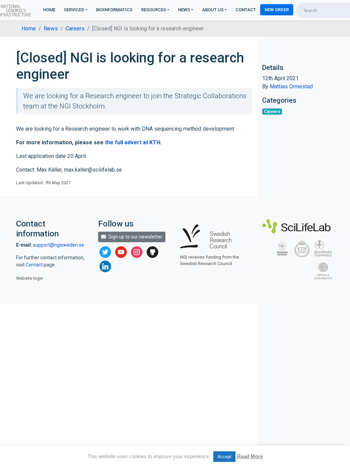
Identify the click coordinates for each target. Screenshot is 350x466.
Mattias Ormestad (291, 86)
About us (213, 9)
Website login (29, 278)
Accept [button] (224, 456)
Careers (75, 28)
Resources (153, 9)
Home (49, 9)
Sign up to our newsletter (134, 236)
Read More (250, 456)
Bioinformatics (114, 9)
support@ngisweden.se (58, 245)
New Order (277, 9)
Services (74, 9)
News (184, 9)
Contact (245, 9)
